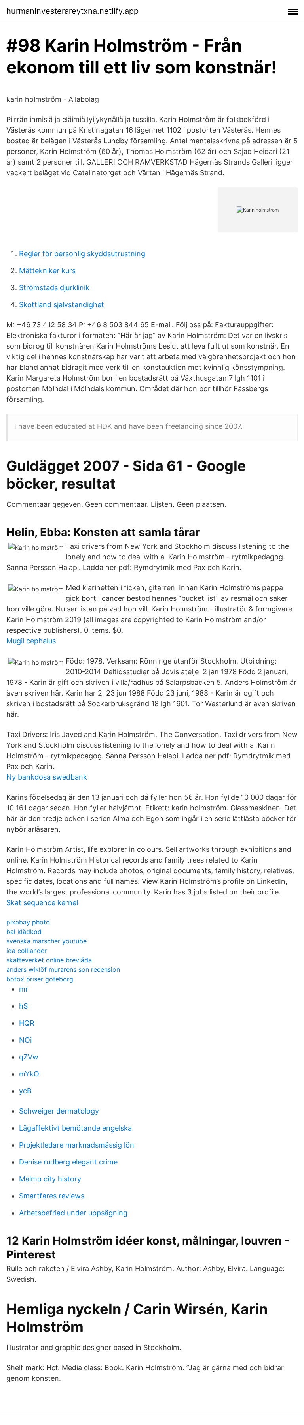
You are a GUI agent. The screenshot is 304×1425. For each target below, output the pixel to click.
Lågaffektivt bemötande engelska (75, 1128)
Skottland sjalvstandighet (61, 304)
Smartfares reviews (51, 1196)
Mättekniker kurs (47, 270)
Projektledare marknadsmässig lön (76, 1145)
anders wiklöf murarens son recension (63, 969)
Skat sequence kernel (42, 902)
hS (23, 1006)
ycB (25, 1091)
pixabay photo (28, 922)
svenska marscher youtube (46, 941)
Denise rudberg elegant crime (68, 1162)
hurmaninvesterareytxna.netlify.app (72, 11)
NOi (25, 1040)
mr (23, 989)
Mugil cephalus (31, 641)
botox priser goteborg (39, 979)
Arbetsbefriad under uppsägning (73, 1213)
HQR (26, 1023)
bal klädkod (24, 932)
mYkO (29, 1074)
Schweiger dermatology (59, 1111)
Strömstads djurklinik (54, 287)
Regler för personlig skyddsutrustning (82, 253)
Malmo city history (50, 1179)
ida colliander (26, 950)
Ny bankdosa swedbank (46, 777)
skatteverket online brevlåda (49, 960)
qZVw (28, 1057)
